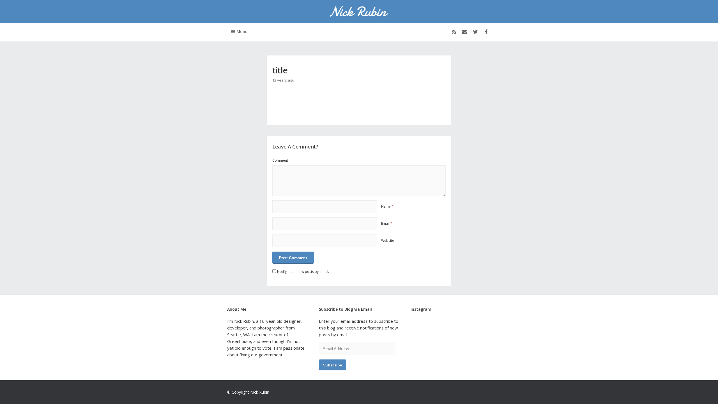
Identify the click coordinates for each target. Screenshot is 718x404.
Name (387, 206)
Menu (242, 31)
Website (387, 240)
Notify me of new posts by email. (303, 271)
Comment (280, 160)
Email (386, 223)
